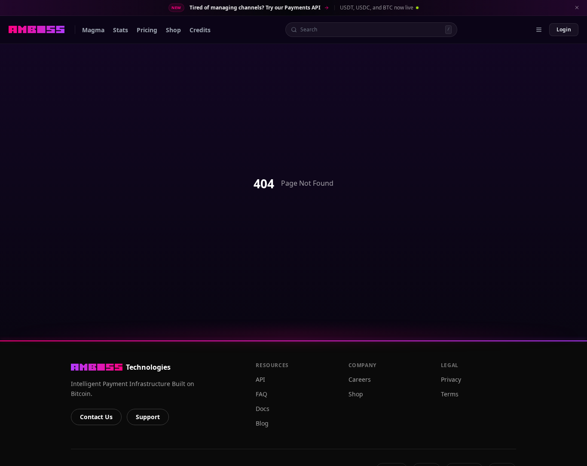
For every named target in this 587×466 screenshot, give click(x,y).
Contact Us (96, 417)
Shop (356, 394)
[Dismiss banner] (577, 8)
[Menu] (539, 30)
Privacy (451, 379)
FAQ (261, 394)
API (260, 379)
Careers (360, 379)
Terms (450, 394)
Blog (262, 423)
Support (148, 417)
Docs (262, 409)
